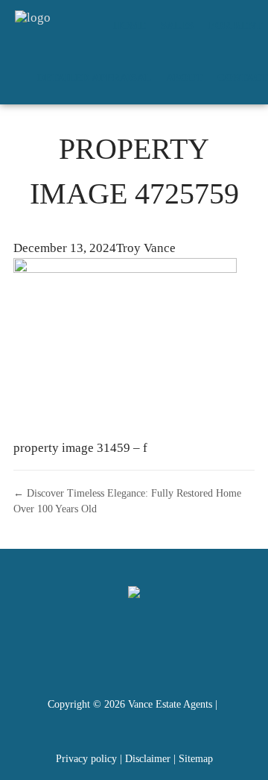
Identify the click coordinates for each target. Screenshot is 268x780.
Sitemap (196, 758)
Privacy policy (86, 758)
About (184, 78)
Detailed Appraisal (94, 78)
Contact (242, 78)
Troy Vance (146, 248)
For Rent (235, 25)
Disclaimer (147, 758)
